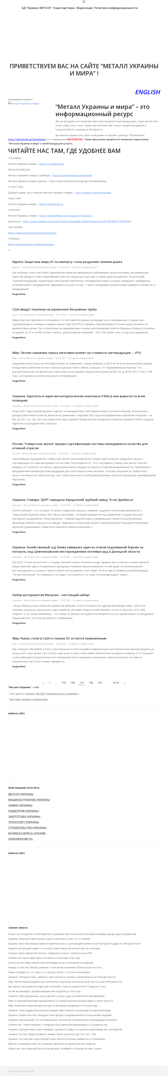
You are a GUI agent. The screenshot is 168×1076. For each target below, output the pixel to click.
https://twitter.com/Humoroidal (93, 192)
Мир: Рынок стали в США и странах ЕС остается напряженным (59, 638)
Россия (15, 453)
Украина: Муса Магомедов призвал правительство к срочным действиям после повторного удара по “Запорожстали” (74, 943)
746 (73, 682)
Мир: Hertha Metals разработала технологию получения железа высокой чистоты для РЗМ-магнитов (65, 981)
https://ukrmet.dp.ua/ (51, 204)
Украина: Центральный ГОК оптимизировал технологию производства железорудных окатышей (62, 1019)
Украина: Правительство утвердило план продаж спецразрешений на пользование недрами (60, 1015)
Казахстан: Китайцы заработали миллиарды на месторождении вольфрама (50, 962)
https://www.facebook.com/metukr (72, 175)
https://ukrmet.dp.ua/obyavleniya (27, 139)
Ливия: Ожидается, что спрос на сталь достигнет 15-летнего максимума (49, 972)
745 (64, 682)
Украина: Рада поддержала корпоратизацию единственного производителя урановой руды (59, 1010)
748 (91, 682)
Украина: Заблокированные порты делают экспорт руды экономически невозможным (56, 996)
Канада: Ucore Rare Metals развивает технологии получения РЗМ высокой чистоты (55, 967)
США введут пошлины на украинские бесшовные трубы (54, 309)
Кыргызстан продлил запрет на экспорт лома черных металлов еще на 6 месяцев (54, 948)
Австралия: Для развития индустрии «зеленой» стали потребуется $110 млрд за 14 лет (57, 986)
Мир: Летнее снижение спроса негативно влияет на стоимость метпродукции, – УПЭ (76, 353)
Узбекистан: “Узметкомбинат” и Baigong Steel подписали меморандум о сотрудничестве (57, 1024)
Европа (16, 267)
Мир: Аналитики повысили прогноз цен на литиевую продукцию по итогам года (52, 1005)
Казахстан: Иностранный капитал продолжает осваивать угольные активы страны (55, 1048)
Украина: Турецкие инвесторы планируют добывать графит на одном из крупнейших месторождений (65, 1029)
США (14, 314)
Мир (14, 358)
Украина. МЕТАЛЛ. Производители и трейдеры (51, 693)
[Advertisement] (84, 38)
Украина (16, 405)
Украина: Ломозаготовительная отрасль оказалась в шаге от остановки (49, 938)
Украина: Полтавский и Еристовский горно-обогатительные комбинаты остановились (56, 1038)
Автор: (39, 267)
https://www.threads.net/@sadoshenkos (31, 244)
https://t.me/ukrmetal (51, 163)
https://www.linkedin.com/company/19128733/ (66, 215)
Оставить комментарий (84, 267)
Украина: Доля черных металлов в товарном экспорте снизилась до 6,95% (50, 953)
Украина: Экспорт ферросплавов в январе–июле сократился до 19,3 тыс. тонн (52, 1034)
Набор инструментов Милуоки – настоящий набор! (50, 595)
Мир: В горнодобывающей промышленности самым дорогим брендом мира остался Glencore (60, 1000)
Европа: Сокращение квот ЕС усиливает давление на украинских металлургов (51, 1043)
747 (82, 682)
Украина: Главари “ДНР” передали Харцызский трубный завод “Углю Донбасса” (73, 500)
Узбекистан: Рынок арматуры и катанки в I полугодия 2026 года (44, 957)
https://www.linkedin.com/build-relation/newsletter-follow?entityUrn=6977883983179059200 (76, 221)
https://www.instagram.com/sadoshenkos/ (32, 232)
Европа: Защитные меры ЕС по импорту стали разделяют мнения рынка (67, 262)
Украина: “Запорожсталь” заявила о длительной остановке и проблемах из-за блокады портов (62, 976)
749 (100, 682)
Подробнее (18, 294)
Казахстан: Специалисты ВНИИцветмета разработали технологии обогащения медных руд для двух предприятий (72, 934)
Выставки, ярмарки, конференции (29, 699)
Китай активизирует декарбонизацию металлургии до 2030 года (44, 991)
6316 (116, 682)
